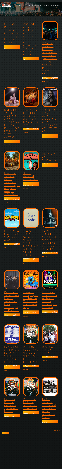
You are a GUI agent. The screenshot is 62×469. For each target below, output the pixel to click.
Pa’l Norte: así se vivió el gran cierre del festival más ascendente (31, 354)
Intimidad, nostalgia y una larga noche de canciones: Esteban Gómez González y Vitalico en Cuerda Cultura (29, 39)
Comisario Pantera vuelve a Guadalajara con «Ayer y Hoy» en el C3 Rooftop (11, 33)
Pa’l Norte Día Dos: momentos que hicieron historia (11, 405)
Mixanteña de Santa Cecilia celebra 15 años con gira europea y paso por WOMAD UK (12, 184)
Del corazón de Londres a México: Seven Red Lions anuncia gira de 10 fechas (11, 301)
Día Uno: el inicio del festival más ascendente (30, 404)
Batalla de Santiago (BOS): (48, 349)
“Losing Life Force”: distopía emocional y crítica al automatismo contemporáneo (49, 120)
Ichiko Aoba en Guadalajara (49, 156)
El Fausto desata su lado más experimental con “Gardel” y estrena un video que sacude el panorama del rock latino (49, 58)
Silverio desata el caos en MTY (30, 176)
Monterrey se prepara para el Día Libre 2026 (11, 235)
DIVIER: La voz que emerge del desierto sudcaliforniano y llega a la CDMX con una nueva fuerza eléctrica (11, 123)
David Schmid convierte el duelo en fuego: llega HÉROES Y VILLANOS (49, 239)
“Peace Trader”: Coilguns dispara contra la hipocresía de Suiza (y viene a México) (31, 242)
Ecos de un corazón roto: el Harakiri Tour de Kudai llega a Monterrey (49, 300)
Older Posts (57, 430)
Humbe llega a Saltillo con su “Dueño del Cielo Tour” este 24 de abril (12, 354)
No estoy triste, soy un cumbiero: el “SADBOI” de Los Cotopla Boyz (30, 300)
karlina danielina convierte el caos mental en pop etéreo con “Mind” (49, 408)
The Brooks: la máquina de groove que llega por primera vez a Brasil (31, 117)
